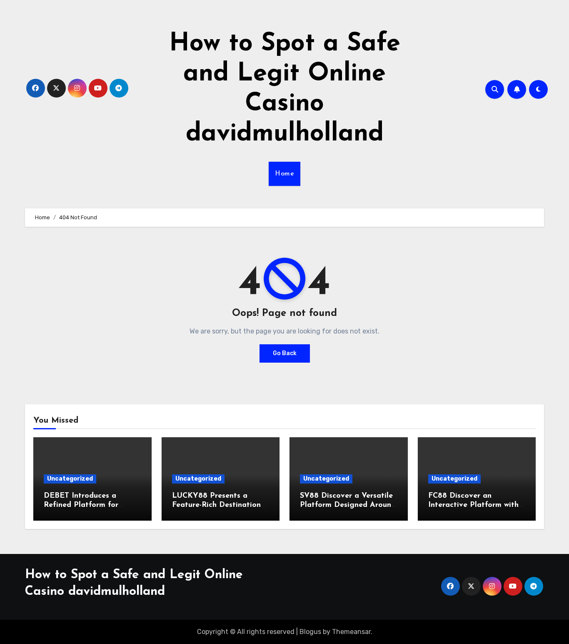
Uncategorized (70, 478)
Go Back (285, 353)
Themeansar (351, 632)
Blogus (310, 632)
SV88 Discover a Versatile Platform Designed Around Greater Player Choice (348, 505)
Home (284, 173)
